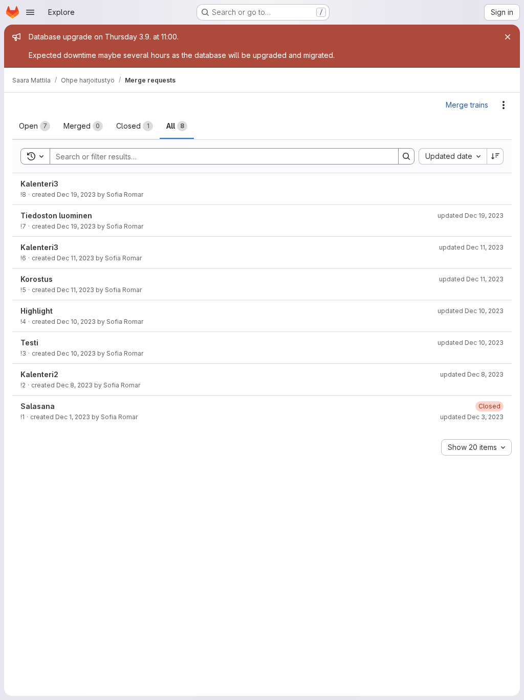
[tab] (34, 126)
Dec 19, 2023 (76, 194)
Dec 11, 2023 (75, 258)
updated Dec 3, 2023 (472, 417)
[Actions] (503, 105)
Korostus (36, 279)
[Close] (507, 37)
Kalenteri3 (39, 183)
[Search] (406, 156)
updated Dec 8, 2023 (472, 374)
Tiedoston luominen (56, 215)
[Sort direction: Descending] (495, 156)
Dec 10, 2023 (76, 321)
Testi (29, 342)
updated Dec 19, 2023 (471, 215)
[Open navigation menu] (30, 12)
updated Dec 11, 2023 (471, 247)
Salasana (37, 406)
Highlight (36, 310)
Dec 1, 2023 (72, 417)
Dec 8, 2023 (74, 385)
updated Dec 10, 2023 (471, 311)
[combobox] (453, 156)
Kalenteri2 (39, 374)
